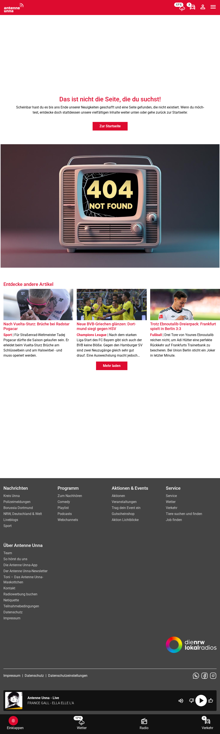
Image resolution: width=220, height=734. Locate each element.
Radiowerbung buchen (20, 594)
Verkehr (171, 508)
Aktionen (118, 496)
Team (7, 553)
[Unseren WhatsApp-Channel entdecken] (195, 675)
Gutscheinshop (123, 514)
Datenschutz (13, 612)
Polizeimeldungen (17, 502)
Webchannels (68, 520)
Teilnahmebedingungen (21, 606)
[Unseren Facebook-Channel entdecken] (204, 675)
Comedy (64, 502)
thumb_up (210, 700)
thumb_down (191, 700)
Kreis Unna (11, 496)
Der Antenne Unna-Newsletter (25, 571)
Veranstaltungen (124, 502)
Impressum (11, 618)
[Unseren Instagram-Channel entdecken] (213, 675)
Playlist (63, 508)
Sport (7, 526)
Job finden (174, 520)
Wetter (171, 502)
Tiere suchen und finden (184, 514)
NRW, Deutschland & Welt (22, 514)
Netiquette (11, 600)
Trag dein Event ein (126, 508)
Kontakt (9, 588)
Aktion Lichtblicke (125, 520)
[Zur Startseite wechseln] (13, 8)
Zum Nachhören (70, 496)
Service (171, 496)
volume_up (181, 701)
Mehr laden (112, 366)
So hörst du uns (15, 559)
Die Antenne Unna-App (20, 565)
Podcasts (65, 514)
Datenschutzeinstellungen (67, 676)
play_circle (201, 700)
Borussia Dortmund (18, 508)
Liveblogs (10, 520)
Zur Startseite (110, 126)
